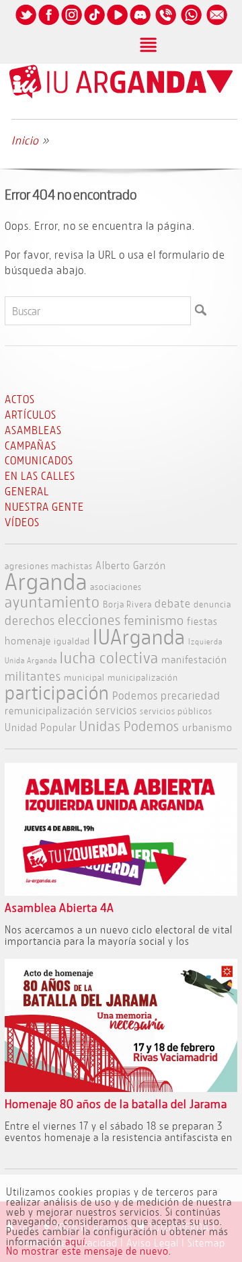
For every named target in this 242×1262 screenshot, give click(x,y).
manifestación (194, 659)
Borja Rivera (127, 603)
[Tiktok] (94, 24)
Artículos (30, 414)
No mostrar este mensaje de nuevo (87, 1251)
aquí (75, 1241)
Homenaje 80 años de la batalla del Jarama (116, 1104)
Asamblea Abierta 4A (59, 907)
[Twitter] (25, 24)
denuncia (212, 603)
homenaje (28, 640)
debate (173, 603)
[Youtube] (117, 24)
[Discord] (139, 24)
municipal (84, 677)
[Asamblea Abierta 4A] (121, 891)
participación (57, 692)
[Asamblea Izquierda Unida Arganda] (121, 95)
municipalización (143, 677)
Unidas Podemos (129, 726)
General (27, 491)
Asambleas (33, 430)
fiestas (202, 620)
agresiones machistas (49, 565)
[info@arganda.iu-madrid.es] (216, 24)
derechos (30, 620)
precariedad (190, 695)
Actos (20, 399)
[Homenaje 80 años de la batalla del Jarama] (121, 1088)
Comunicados (39, 460)
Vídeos (22, 522)
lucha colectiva (109, 657)
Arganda (46, 581)
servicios (116, 710)
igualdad (72, 640)
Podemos (135, 695)
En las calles (40, 475)
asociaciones (116, 586)
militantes (33, 676)
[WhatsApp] (190, 24)
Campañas (30, 445)
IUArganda (139, 636)
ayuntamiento (52, 601)
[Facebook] (48, 24)
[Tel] (165, 24)
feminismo (154, 620)
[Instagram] (71, 24)
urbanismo (207, 726)
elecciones (89, 619)
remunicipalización (49, 710)
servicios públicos (176, 710)
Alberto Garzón (130, 564)
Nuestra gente (44, 506)
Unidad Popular (41, 726)
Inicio (25, 140)
